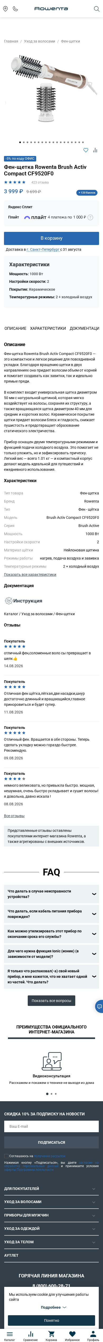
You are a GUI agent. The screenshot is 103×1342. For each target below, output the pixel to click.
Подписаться (51, 1142)
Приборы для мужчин (26, 1215)
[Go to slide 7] (42, 142)
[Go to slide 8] (46, 142)
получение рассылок (49, 1156)
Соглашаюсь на (37, 1156)
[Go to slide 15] (72, 142)
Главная (11, 41)
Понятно (51, 1320)
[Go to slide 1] (20, 142)
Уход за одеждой (22, 1228)
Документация (86, 328)
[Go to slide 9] (49, 142)
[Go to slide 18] (83, 142)
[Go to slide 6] (38, 142)
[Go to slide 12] (61, 142)
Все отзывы (14, 816)
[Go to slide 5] (35, 142)
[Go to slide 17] (79, 142)
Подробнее (51, 1307)
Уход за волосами (39, 41)
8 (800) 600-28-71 (51, 1286)
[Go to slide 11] (57, 142)
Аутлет (11, 1255)
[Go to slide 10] (53, 142)
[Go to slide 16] (75, 142)
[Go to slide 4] (31, 142)
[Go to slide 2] (24, 142)
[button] (43, 249)
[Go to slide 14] (68, 142)
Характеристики (48, 328)
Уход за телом (19, 1242)
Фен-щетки (70, 41)
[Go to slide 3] (27, 142)
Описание (15, 328)
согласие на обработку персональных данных (51, 1164)
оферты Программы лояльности (29, 1170)
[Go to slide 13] (64, 142)
